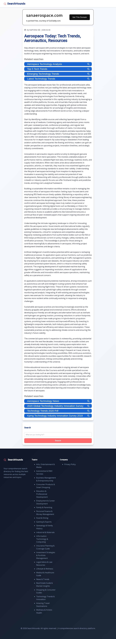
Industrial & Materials (45, 532)
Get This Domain (79, 17)
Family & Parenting (44, 507)
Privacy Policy (70, 464)
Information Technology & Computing (42, 539)
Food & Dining (42, 518)
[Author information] (39, 30)
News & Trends (42, 579)
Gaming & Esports (44, 522)
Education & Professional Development (42, 494)
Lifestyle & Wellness (44, 568)
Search (58, 441)
